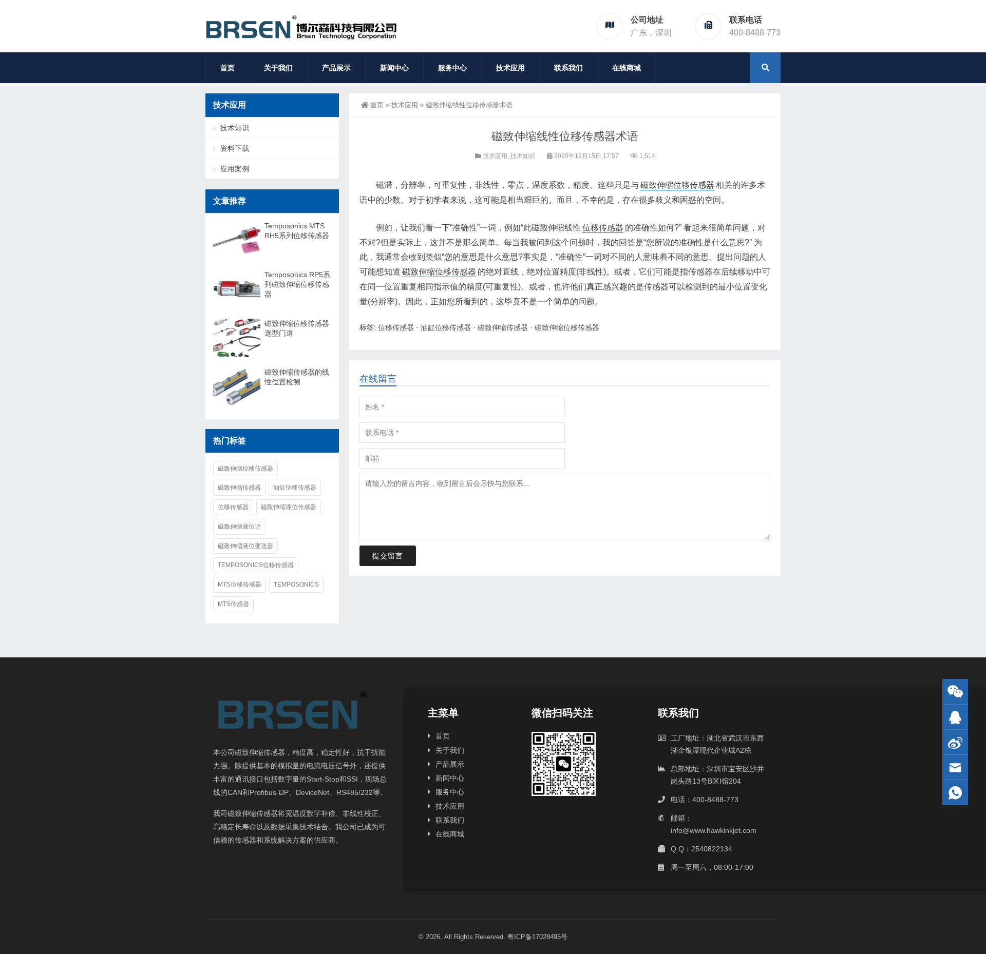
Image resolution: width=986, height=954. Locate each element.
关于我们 (278, 68)
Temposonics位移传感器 (256, 565)
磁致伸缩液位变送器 (245, 546)
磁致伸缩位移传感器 (677, 185)
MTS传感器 (233, 604)
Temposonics (296, 584)
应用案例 (234, 169)
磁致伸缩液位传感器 (288, 507)
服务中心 (452, 68)
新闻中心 (394, 68)
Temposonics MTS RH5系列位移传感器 (296, 231)
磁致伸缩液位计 (239, 526)
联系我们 (568, 68)
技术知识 (522, 156)
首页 (227, 68)
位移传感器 (602, 227)
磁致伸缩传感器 (503, 327)
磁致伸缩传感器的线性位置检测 (296, 377)
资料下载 (234, 148)
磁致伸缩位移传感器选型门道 (296, 328)
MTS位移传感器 (239, 584)
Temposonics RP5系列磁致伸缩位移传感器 (297, 284)
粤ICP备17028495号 (537, 937)
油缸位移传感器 (446, 327)
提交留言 (387, 556)
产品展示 (336, 68)
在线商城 (626, 68)
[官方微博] (955, 742)
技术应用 (510, 68)
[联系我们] (955, 717)
